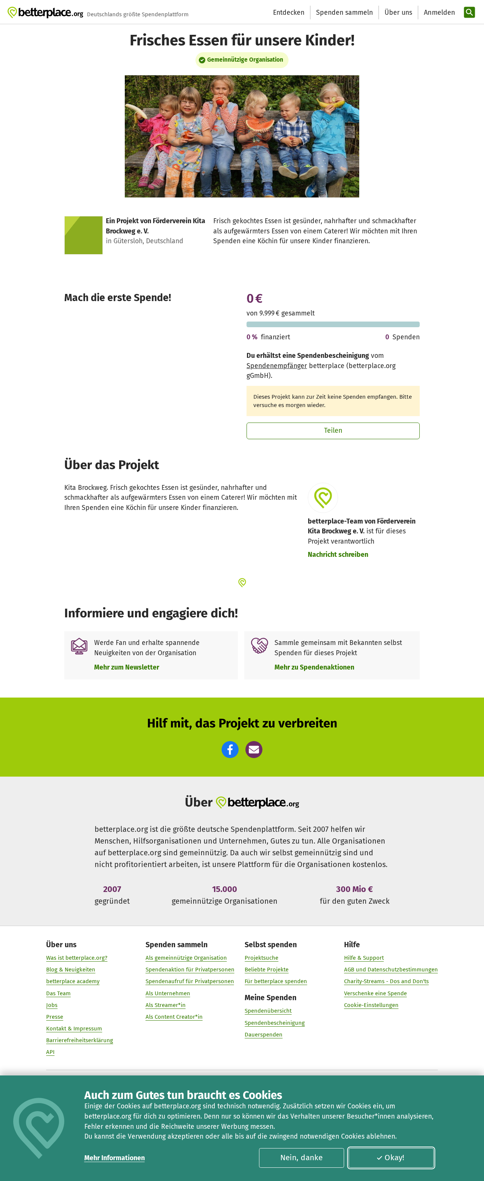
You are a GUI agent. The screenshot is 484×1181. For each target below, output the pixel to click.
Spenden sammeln (344, 12)
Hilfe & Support (364, 957)
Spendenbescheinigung (275, 1022)
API (50, 1052)
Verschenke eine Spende (375, 993)
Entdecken (288, 12)
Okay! (394, 1157)
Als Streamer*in (166, 1005)
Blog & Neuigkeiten (70, 969)
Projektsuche (261, 957)
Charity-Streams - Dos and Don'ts (386, 981)
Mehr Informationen (114, 1158)
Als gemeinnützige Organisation (186, 957)
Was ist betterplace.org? (76, 957)
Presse (54, 1016)
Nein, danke (301, 1157)
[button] (230, 749)
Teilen (333, 430)
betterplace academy (72, 981)
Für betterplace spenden (276, 981)
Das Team (58, 993)
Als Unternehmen (168, 993)
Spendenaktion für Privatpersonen (190, 969)
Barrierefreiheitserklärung (79, 1040)
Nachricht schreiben (338, 554)
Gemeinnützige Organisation (245, 59)
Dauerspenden (263, 1034)
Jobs (51, 1005)
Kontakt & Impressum (74, 1028)
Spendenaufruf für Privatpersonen (190, 981)
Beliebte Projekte (267, 969)
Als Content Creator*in (174, 1016)
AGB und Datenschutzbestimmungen (391, 969)
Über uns (398, 12)
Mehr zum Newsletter (126, 667)
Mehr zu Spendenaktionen (314, 667)
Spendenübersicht (268, 1010)
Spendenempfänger (277, 366)
